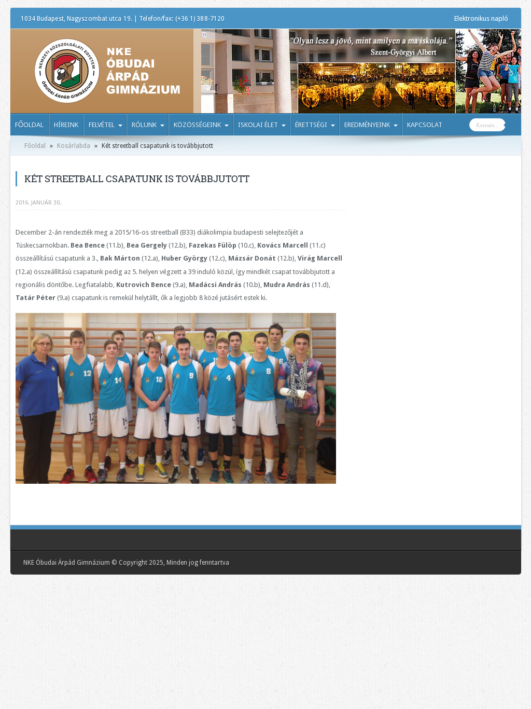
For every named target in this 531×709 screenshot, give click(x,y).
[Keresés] (513, 126)
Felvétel (102, 125)
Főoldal (29, 125)
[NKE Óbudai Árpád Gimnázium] (107, 96)
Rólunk (144, 125)
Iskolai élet (258, 125)
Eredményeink (367, 125)
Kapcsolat (424, 125)
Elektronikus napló (481, 18)
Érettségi (311, 125)
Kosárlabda (73, 145)
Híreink (66, 125)
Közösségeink (197, 125)
